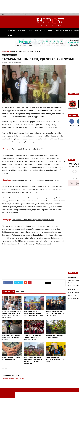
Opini (10, 35)
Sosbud (42, 30)
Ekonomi (50, 30)
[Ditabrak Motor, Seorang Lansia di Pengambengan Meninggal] (12, 327)
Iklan (47, 14)
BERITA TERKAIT (8, 292)
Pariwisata (68, 30)
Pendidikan (59, 30)
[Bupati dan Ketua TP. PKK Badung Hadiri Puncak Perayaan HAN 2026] (34, 327)
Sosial (15, 55)
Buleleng (8, 51)
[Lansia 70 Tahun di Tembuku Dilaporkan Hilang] (12, 349)
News (10, 30)
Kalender (54, 14)
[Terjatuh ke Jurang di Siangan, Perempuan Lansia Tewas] (56, 349)
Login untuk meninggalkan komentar (13, 378)
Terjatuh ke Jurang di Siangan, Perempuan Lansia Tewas (55, 359)
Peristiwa (21, 30)
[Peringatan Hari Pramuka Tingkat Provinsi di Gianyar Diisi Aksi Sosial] (56, 303)
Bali (14, 30)
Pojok (60, 14)
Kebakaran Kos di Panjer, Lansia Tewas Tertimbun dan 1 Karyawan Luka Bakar (33, 313)
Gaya (76, 30)
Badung (26, 333)
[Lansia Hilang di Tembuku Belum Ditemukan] (56, 327)
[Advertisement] (39, 411)
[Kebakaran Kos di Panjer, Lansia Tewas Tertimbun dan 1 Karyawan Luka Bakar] (34, 303)
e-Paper (41, 14)
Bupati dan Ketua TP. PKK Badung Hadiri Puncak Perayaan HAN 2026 (32, 337)
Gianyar (4, 309)
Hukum (35, 30)
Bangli (4, 355)
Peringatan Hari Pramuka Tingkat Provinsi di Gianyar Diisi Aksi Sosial (55, 313)
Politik (29, 30)
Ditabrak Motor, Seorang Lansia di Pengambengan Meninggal (11, 337)
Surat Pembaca (68, 14)
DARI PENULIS (20, 292)
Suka (71, 120)
